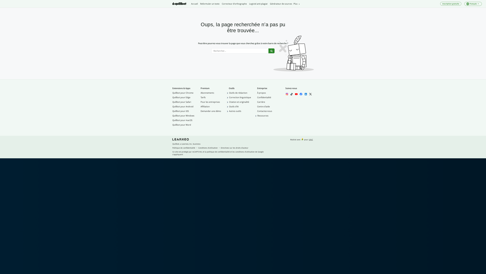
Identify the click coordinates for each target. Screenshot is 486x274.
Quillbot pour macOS (182, 120)
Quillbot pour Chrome (182, 92)
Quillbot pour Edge (181, 97)
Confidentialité (264, 97)
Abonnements (207, 92)
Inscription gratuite (450, 4)
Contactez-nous (264, 111)
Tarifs (203, 97)
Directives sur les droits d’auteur (234, 148)
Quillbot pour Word (181, 124)
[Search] (271, 50)
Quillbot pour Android (182, 106)
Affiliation (205, 106)
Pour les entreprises (210, 102)
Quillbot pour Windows (183, 115)
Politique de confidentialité (183, 148)
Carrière (261, 102)
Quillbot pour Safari (181, 102)
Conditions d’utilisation (208, 148)
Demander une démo (211, 111)
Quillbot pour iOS (180, 111)
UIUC (311, 139)
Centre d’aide (263, 106)
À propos (261, 92)
